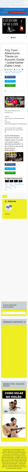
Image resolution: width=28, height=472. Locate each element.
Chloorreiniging (3, 2)
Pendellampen (15, 0)
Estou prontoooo (21, 183)
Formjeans (2, 5)
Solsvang (16, 5)
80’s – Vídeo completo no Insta (12, 185)
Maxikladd (21, 5)
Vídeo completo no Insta (16, 185)
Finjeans (18, 4)
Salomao (18, 69)
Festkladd (12, 5)
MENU (14, 37)
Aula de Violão (8, 71)
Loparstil (25, 5)
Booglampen (9, 0)
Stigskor (2, 7)
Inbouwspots (21, 0)
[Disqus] (14, 238)
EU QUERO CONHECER (16, 12)
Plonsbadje (2, 4)
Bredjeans (7, 5)
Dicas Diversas (17, 71)
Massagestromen (19, 2)
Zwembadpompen (11, 2)
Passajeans (22, 4)
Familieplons (13, 4)
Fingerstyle (7, 72)
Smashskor (6, 7)
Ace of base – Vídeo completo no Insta (7, 186)
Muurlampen (3, 0)
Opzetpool (7, 4)
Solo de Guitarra (16, 72)
